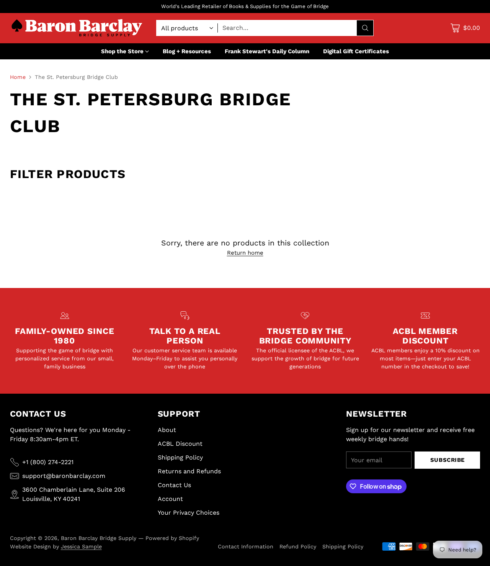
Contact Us (174, 485)
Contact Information (245, 546)
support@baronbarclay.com (63, 475)
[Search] (365, 28)
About (167, 429)
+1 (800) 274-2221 (48, 462)
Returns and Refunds (189, 471)
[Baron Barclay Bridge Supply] (77, 28)
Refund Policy (297, 546)
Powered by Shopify (172, 538)
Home (18, 77)
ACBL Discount (180, 443)
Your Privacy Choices (188, 512)
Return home (245, 252)
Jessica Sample (81, 546)
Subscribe (447, 459)
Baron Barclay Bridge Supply (98, 538)
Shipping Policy (180, 457)
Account (170, 498)
